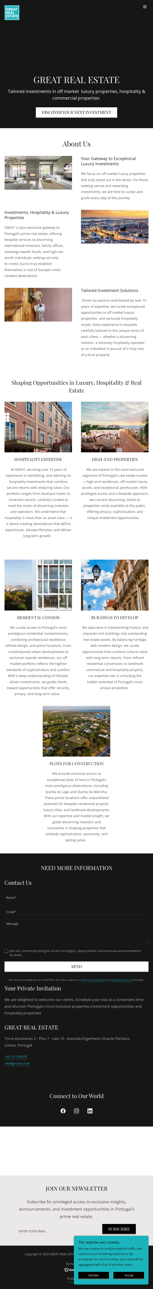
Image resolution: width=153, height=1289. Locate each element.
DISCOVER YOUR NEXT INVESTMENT (76, 112)
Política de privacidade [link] (93, 979)
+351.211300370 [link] (15, 1057)
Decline (93, 1275)
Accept (128, 1275)
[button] (145, 6)
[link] (11, 6)
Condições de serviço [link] (121, 979)
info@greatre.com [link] (17, 1063)
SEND (76, 966)
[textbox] (76, 896)
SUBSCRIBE (119, 1229)
